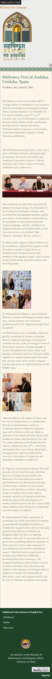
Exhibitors (8, 617)
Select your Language (14, 7)
